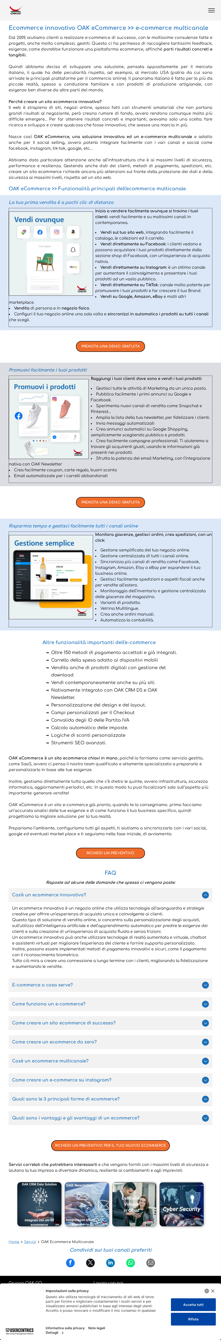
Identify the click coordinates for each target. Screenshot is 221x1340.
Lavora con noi (108, 1283)
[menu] (211, 10)
